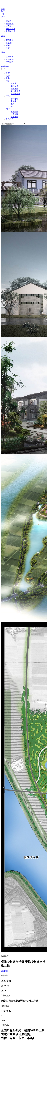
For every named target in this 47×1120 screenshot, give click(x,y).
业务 (3, 14)
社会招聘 (9, 59)
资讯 (3, 36)
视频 (8, 45)
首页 (3, 9)
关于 (3, 11)
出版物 (9, 43)
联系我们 (5, 66)
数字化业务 (10, 31)
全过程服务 (10, 29)
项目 (3, 16)
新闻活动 (9, 40)
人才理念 (9, 57)
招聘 (3, 52)
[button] (23, 1016)
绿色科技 (9, 26)
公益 (8, 48)
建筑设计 (9, 21)
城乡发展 (9, 24)
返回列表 (5, 971)
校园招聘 (9, 62)
